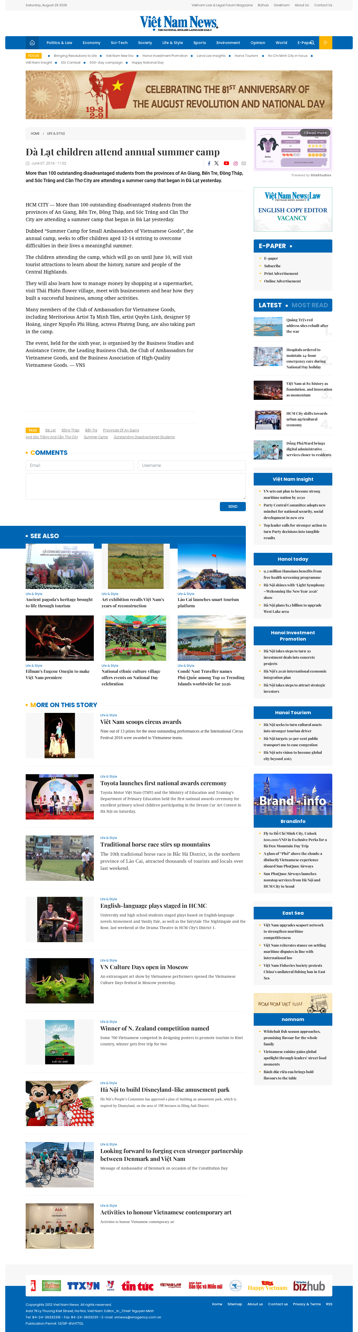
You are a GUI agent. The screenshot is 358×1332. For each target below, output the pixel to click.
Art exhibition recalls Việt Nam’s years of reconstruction (133, 602)
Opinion (258, 42)
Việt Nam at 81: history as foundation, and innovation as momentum (309, 389)
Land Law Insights (211, 55)
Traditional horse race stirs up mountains (155, 844)
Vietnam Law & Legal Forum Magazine (222, 5)
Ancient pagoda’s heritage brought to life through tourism (59, 602)
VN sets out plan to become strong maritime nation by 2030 (292, 494)
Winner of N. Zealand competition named (154, 1028)
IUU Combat (70, 62)
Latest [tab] (270, 305)
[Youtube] (226, 163)
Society (145, 42)
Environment (228, 42)
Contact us (278, 1304)
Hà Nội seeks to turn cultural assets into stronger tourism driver (293, 727)
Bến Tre (91, 430)
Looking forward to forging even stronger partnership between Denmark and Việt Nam (171, 1154)
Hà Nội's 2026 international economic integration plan (295, 674)
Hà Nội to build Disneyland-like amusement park (165, 1089)
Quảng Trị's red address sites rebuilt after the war (307, 325)
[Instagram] (236, 163)
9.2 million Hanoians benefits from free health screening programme (293, 574)
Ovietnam (282, 5)
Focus (33, 55)
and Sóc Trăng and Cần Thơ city (52, 437)
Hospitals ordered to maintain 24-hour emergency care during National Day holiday (306, 358)
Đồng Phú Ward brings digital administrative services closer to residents (308, 449)
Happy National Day (148, 62)
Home (35, 133)
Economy (91, 42)
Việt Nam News (179, 23)
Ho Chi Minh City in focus (288, 55)
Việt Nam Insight (39, 62)
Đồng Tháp (70, 430)
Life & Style (172, 42)
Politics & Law (59, 42)
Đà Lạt (50, 430)
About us (255, 1304)
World (281, 42)
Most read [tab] (310, 305)
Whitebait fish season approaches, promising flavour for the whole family (292, 1037)
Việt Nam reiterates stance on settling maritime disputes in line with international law (295, 951)
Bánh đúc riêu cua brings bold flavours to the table (288, 1074)
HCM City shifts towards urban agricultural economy (306, 419)
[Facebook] (209, 163)
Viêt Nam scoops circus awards (140, 721)
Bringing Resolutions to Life (75, 55)
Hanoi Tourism (247, 55)
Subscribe (272, 265)
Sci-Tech (119, 42)
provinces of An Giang (121, 430)
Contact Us (323, 5)
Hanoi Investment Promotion (165, 55)
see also (44, 536)
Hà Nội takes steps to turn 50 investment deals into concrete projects (289, 657)
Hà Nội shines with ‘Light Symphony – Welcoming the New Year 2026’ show (294, 591)
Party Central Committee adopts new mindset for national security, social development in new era (295, 511)
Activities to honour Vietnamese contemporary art (166, 1212)
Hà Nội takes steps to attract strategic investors (294, 688)
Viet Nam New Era (119, 55)
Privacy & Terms (307, 1304)
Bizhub (263, 5)
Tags (32, 430)
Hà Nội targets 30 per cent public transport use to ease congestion (291, 741)
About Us (302, 5)
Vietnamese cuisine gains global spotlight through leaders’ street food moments (295, 1058)
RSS (329, 1304)
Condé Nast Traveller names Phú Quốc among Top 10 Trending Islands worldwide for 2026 (211, 677)
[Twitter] (216, 163)
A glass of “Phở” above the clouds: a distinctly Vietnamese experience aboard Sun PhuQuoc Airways (293, 860)
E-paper (272, 246)
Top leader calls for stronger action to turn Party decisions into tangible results (295, 531)
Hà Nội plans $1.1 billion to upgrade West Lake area (293, 608)
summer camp (96, 437)
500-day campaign (106, 62)
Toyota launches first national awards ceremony (163, 783)
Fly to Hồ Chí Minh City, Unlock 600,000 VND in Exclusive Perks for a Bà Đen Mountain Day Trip (295, 839)
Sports (199, 42)
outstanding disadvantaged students (144, 437)
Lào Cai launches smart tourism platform (208, 602)
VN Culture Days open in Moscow (144, 967)
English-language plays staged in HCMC (153, 905)
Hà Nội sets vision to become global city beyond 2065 (293, 755)
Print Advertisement (281, 273)
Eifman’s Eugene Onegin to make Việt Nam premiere (58, 674)
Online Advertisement (282, 281)
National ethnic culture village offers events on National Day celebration (131, 677)
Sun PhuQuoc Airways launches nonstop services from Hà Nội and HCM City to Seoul (292, 880)
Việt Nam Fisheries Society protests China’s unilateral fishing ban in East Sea (294, 971)
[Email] (244, 163)
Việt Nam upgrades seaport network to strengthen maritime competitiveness (294, 931)
